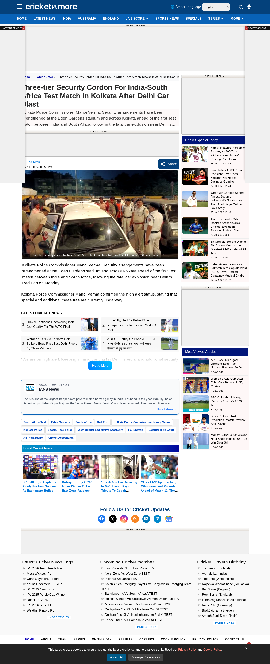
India (66, 18)
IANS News (33, 161)
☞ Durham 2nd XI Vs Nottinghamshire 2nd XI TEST (136, 614)
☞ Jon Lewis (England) (214, 568)
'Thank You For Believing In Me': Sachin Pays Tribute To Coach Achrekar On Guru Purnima (119, 490)
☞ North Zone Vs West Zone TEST (125, 573)
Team (62, 639)
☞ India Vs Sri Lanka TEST (120, 579)
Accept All (116, 657)
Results (126, 639)
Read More (100, 365)
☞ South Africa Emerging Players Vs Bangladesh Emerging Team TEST (146, 584)
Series (216, 18)
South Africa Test (34, 422)
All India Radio (33, 437)
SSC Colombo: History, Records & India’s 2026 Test (226, 401)
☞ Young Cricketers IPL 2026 (43, 584)
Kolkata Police (32, 429)
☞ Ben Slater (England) (214, 589)
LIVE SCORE (137, 18)
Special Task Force (60, 429)
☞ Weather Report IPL (38, 610)
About (46, 639)
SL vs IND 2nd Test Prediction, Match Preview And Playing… (228, 419)
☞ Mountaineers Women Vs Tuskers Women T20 (135, 604)
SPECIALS (193, 18)
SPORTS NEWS (167, 18)
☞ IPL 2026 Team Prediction (42, 568)
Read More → (167, 409)
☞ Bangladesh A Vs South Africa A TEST (129, 593)
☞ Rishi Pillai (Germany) (215, 605)
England (111, 18)
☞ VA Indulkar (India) (212, 573)
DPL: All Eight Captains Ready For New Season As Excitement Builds (39, 486)
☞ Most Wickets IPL (37, 573)
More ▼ (237, 18)
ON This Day (102, 639)
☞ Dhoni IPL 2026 (35, 600)
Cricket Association (61, 437)
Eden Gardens (60, 422)
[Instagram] (124, 519)
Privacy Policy (205, 639)
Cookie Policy (173, 639)
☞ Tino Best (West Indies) (216, 579)
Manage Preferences (146, 657)
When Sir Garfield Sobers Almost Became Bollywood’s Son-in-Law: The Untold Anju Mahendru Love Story (228, 200)
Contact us (235, 639)
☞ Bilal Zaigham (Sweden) (216, 610)
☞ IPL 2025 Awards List (39, 589)
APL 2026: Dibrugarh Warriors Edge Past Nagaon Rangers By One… (229, 363)
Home (22, 18)
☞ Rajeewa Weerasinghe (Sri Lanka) (223, 584)
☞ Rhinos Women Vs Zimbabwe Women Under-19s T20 (140, 599)
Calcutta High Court (161, 429)
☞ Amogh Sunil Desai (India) (218, 615)
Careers (146, 639)
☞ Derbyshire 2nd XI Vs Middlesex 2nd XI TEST (134, 609)
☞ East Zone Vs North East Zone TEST (128, 568)
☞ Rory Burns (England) (215, 594)
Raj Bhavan (135, 429)
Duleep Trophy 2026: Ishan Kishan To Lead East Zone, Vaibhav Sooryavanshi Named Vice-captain (77, 490)
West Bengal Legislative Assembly (100, 429)
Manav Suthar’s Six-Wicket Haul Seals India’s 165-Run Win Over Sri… (229, 438)
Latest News (44, 77)
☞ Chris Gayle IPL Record (41, 579)
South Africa (83, 422)
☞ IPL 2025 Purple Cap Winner (44, 594)
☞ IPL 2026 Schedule (38, 605)
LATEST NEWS (44, 18)
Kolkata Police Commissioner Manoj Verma (142, 422)
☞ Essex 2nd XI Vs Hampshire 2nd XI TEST (132, 620)
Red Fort (102, 422)
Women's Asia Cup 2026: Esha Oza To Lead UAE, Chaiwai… (227, 382)
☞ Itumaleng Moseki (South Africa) (222, 600)
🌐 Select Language (185, 7)
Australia (87, 18)
